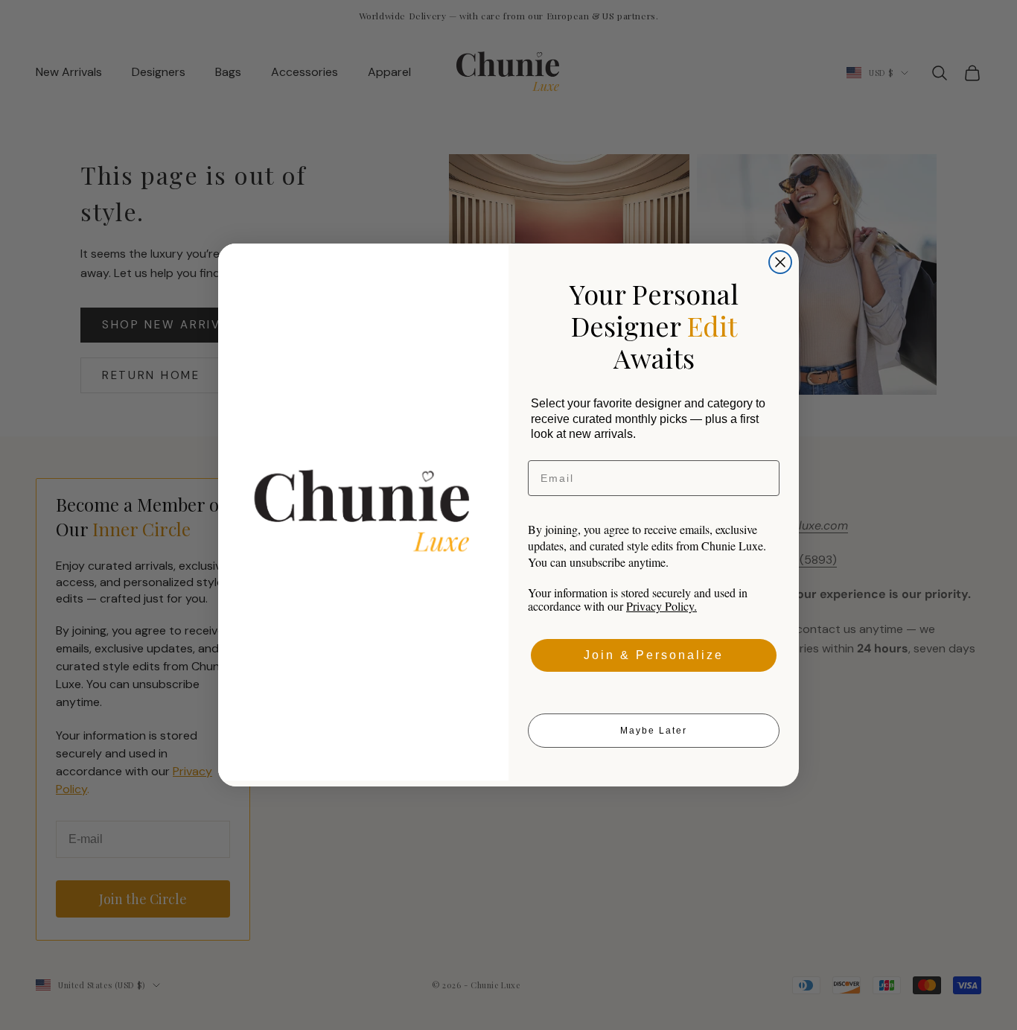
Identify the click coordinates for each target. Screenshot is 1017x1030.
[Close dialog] (780, 262)
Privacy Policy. (661, 606)
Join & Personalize (654, 655)
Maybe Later (653, 730)
